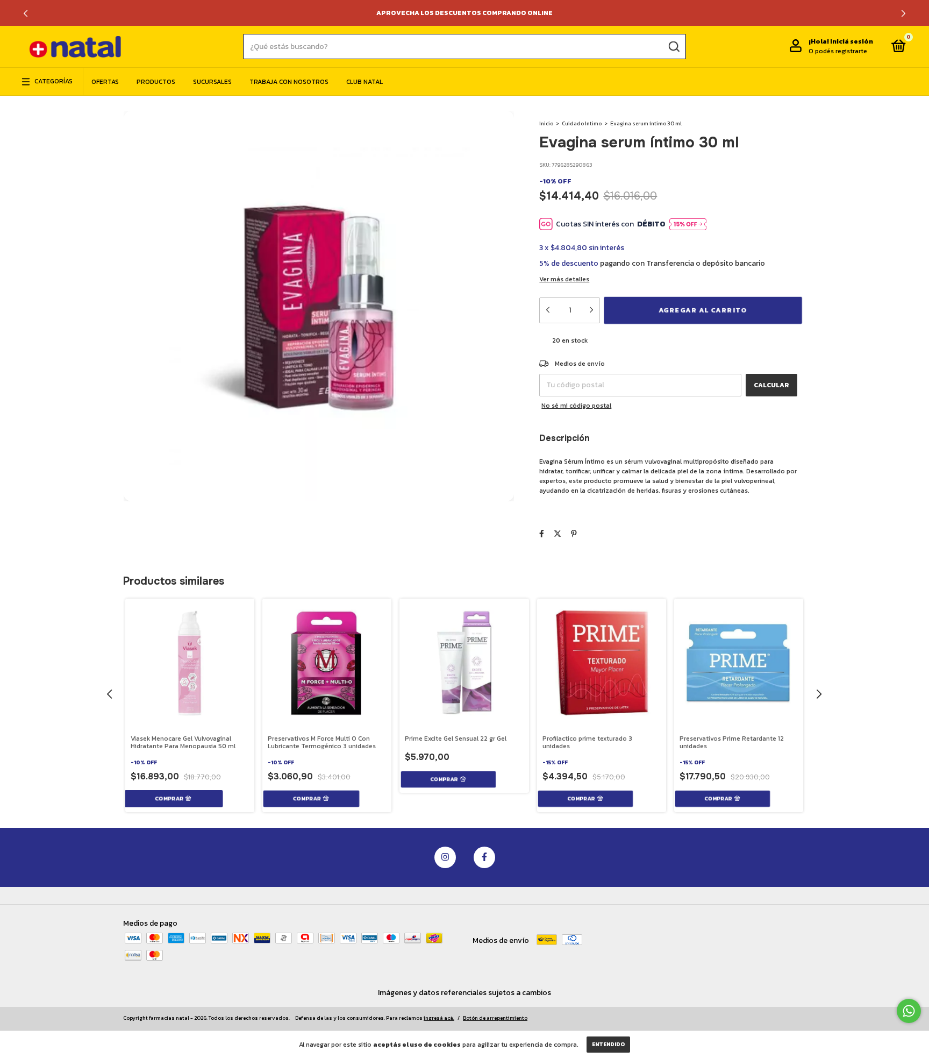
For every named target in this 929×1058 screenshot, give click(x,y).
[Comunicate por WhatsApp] (909, 1011)
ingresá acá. (439, 1018)
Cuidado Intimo (582, 123)
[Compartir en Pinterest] (574, 533)
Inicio (546, 123)
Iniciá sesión (851, 42)
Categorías (53, 82)
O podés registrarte (838, 51)
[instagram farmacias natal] (445, 857)
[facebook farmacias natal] (484, 857)
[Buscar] (673, 46)
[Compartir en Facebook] (541, 533)
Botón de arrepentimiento (495, 1018)
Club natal (364, 82)
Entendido (608, 1044)
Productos (156, 82)
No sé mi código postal (576, 405)
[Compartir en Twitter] (557, 533)
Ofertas (105, 82)
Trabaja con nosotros (288, 82)
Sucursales (212, 82)
